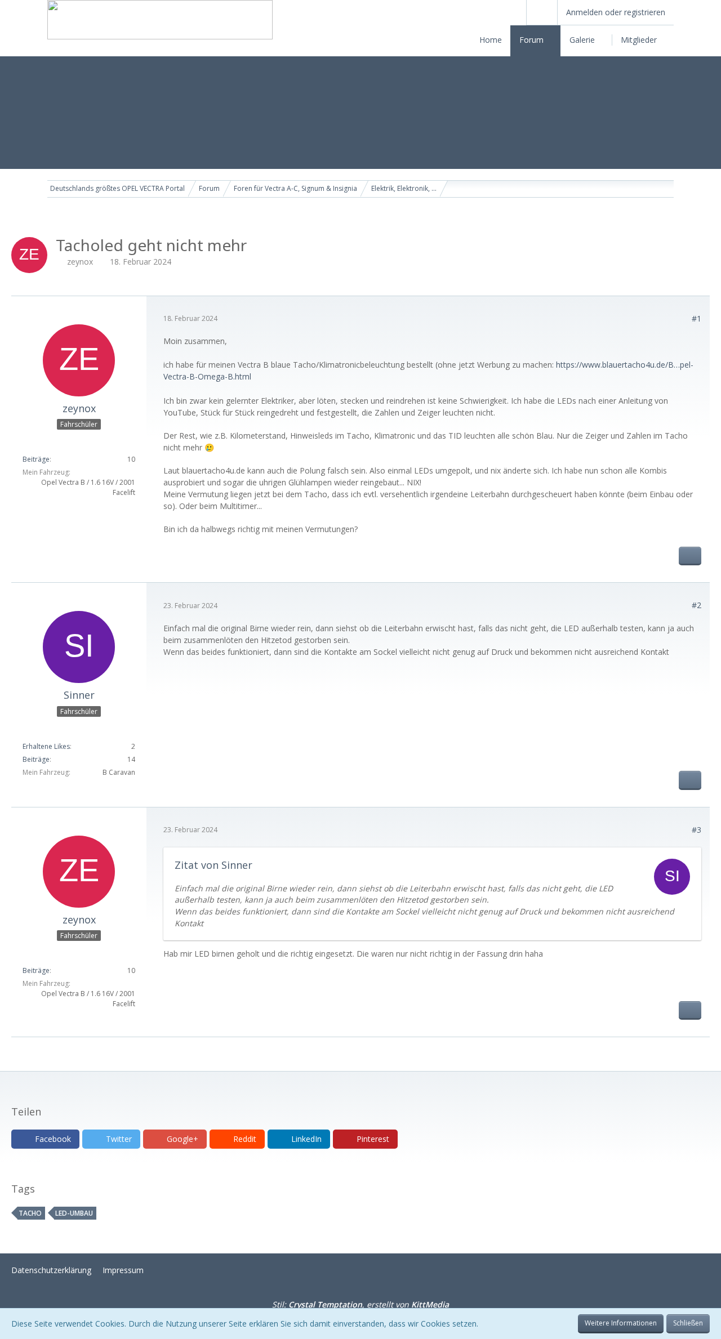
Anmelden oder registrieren (615, 12)
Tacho (30, 1213)
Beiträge (36, 459)
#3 (696, 829)
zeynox (80, 261)
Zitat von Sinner (213, 865)
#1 (696, 318)
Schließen (688, 1323)
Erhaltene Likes (46, 746)
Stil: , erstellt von (360, 1304)
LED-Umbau (74, 1213)
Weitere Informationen (621, 1323)
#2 (696, 605)
